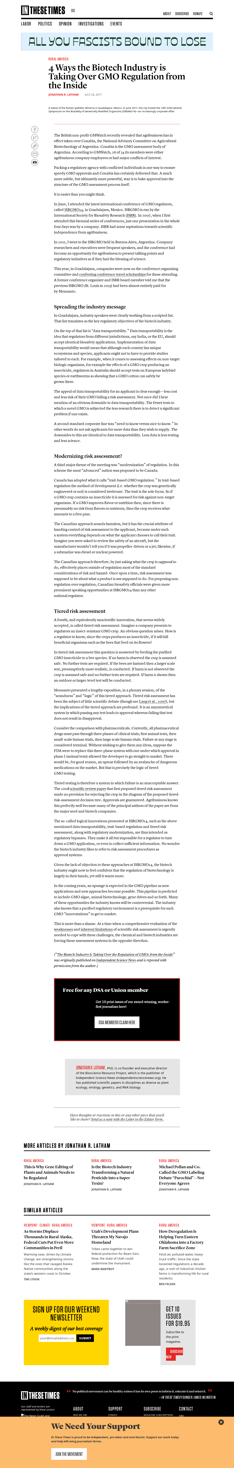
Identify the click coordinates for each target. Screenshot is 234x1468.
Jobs (181, 1415)
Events (116, 24)
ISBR (131, 215)
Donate (198, 13)
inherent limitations (97, 929)
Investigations (91, 24)
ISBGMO (73, 209)
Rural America (58, 58)
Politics (45, 24)
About (167, 13)
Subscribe (182, 13)
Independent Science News (116, 960)
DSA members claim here (117, 1022)
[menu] (73, 11)
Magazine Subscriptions (158, 1415)
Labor (26, 24)
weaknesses (63, 929)
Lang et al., (152, 701)
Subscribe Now (174, 1354)
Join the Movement (69, 1454)
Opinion (65, 24)
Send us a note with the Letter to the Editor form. (127, 1119)
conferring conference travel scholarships (112, 274)
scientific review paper (88, 788)
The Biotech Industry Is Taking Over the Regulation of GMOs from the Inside (115, 954)
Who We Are (80, 1415)
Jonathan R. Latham (63, 94)
